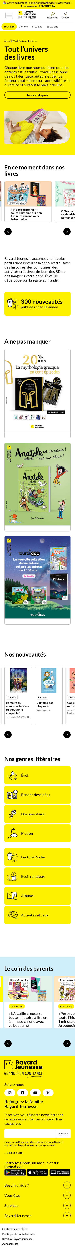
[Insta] (9, 1093)
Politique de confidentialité (19, 1234)
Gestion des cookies (14, 1229)
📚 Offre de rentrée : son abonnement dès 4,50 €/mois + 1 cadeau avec (37, 4)
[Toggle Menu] (9, 15)
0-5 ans (23, 26)
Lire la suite (15, 1152)
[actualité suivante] (67, 231)
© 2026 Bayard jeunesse (17, 1239)
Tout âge (9, 26)
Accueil (8, 41)
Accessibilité (10, 1243)
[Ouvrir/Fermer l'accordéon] (67, 1185)
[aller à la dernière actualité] (8, 231)
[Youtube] (35, 1093)
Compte (66, 17)
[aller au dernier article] (8, 1043)
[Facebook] (22, 1093)
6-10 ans (37, 26)
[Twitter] (48, 1093)
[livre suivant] (67, 734)
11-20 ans (52, 26)
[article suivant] (67, 1043)
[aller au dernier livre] (8, 734)
